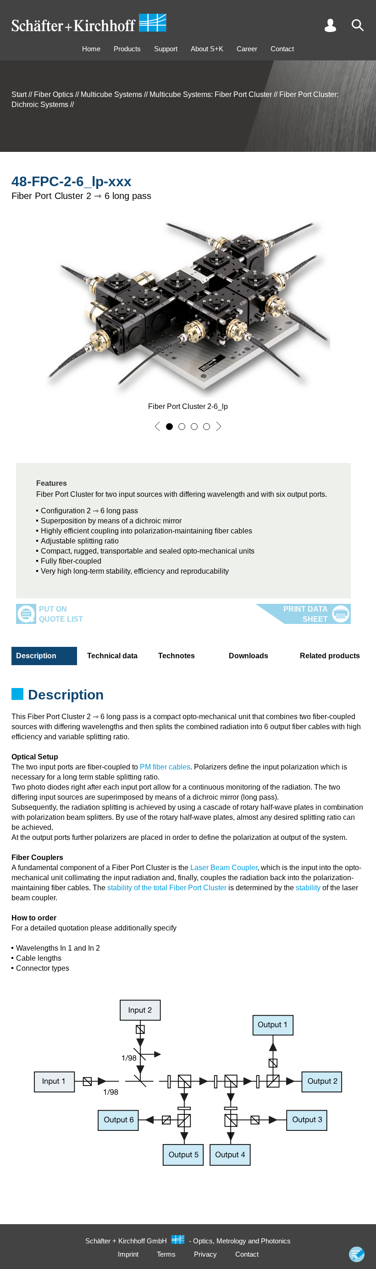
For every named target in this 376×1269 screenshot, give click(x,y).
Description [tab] (36, 656)
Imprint (128, 1254)
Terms (166, 1254)
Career (247, 49)
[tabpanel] (188, 698)
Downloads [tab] (248, 656)
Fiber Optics (53, 94)
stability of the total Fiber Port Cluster (167, 888)
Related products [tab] (330, 656)
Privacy (205, 1254)
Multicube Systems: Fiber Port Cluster (210, 94)
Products (127, 49)
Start (19, 94)
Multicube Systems (111, 94)
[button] (157, 426)
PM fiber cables (165, 767)
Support (165, 49)
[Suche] (358, 25)
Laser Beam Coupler (223, 867)
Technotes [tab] (176, 656)
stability (308, 888)
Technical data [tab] (112, 656)
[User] (330, 25)
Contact (282, 49)
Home (91, 49)
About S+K (207, 49)
